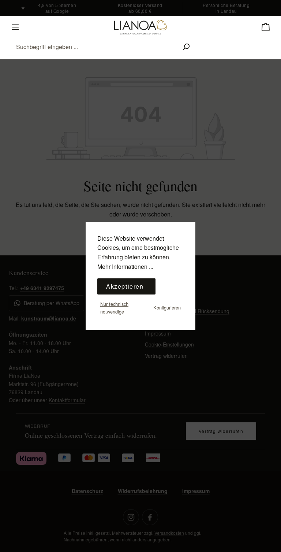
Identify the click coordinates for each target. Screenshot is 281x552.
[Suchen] (186, 47)
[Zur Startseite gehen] (140, 27)
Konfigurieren (167, 307)
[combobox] (92, 47)
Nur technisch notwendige (114, 307)
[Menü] (15, 27)
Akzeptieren (125, 286)
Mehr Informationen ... (125, 266)
